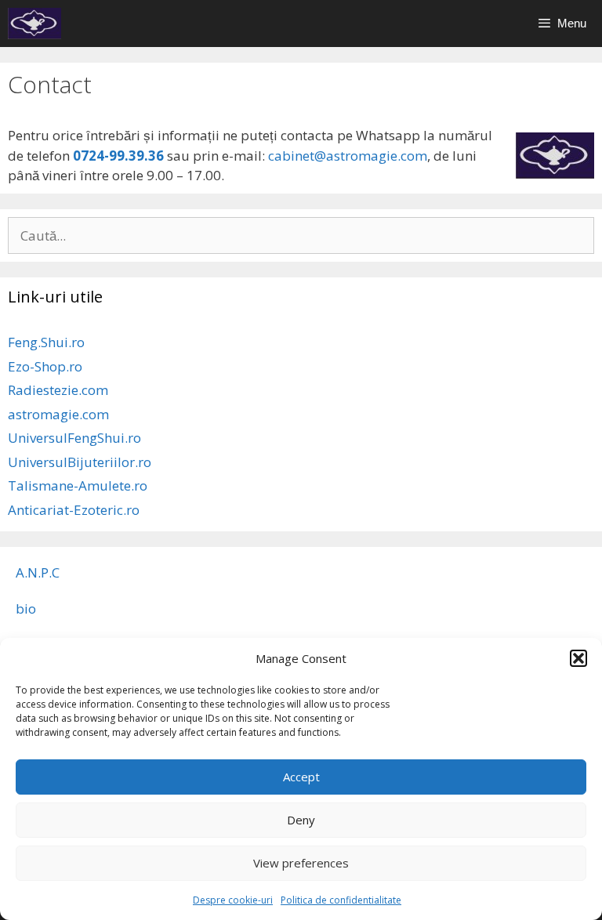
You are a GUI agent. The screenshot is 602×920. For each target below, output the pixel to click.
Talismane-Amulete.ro (77, 485)
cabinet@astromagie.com (346, 156)
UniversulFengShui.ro (74, 438)
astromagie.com (58, 414)
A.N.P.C (38, 572)
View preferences (301, 863)
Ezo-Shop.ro (45, 366)
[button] (578, 658)
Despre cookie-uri (233, 900)
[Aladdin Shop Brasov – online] (34, 23)
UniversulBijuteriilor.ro (79, 462)
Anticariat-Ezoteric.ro (74, 510)
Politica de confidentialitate (341, 900)
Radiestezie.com (58, 390)
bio (26, 608)
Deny (301, 820)
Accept (301, 776)
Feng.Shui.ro (46, 342)
